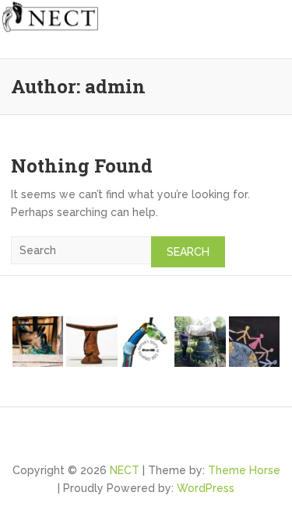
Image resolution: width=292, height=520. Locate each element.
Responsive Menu (272, 46)
